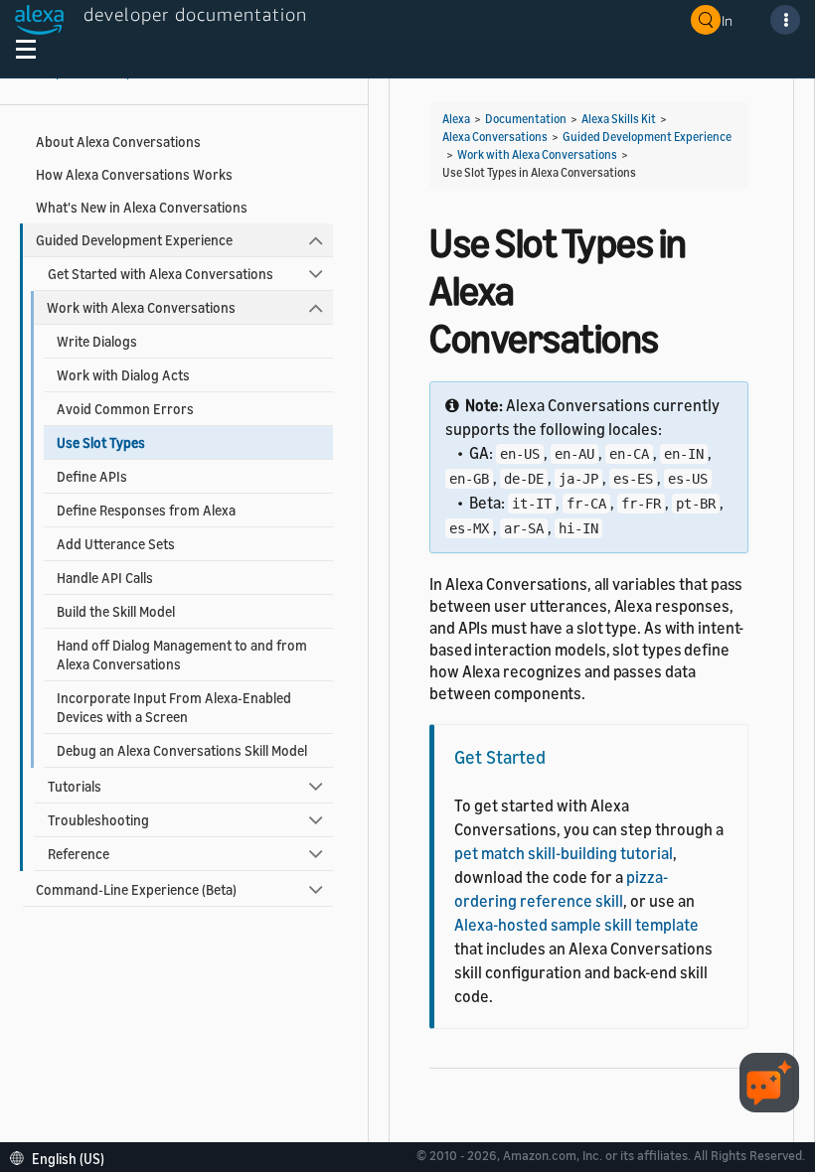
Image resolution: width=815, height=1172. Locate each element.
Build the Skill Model (116, 611)
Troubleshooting (98, 819)
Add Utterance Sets (116, 543)
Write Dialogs (97, 341)
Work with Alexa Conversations (141, 307)
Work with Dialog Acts (123, 374)
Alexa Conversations (495, 136)
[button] (62, 1156)
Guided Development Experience (134, 239)
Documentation (526, 118)
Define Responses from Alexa (146, 510)
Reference (78, 853)
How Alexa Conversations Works (134, 174)
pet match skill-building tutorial (563, 853)
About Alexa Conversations (118, 141)
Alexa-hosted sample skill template (576, 925)
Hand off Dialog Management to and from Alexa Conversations (182, 654)
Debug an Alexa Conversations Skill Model (182, 750)
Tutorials (74, 786)
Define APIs (92, 476)
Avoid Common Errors (125, 408)
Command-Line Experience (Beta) (136, 889)
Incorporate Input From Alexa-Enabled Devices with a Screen (174, 707)
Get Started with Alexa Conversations (160, 273)
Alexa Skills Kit (618, 118)
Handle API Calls (105, 577)
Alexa (456, 118)
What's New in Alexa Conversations (141, 207)
